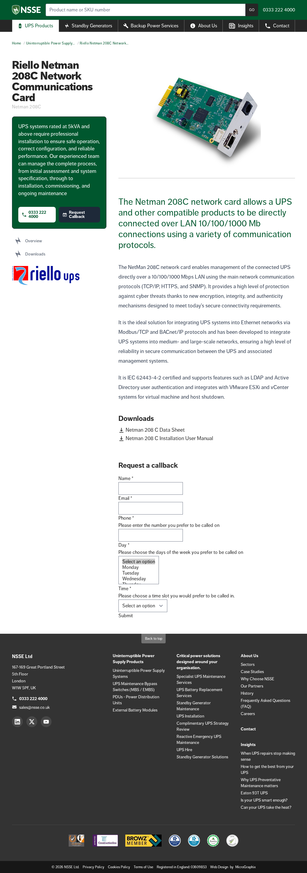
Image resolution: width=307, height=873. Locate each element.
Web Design (219, 867)
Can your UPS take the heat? (266, 807)
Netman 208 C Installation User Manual (169, 438)
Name (125, 478)
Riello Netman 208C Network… (104, 43)
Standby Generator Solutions (202, 756)
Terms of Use (143, 867)
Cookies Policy (119, 867)
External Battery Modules (135, 710)
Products (39, 26)
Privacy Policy (93, 867)
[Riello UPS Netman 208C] (206, 119)
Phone (126, 518)
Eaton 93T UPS (254, 792)
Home (16, 43)
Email (125, 498)
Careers (248, 713)
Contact (281, 26)
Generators (92, 26)
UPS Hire (184, 749)
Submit (125, 615)
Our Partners (252, 686)
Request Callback (77, 214)
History (247, 693)
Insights (245, 26)
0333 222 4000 (37, 214)
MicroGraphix (245, 867)
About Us (207, 26)
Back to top (153, 638)
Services (154, 26)
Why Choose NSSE (257, 678)
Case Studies (252, 671)
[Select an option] (138, 561)
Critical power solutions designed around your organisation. (198, 661)
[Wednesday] (138, 578)
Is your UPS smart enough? (264, 800)
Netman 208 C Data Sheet (155, 430)
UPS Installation (190, 716)
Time (124, 588)
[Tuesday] (138, 573)
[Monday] (138, 567)
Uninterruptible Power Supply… (50, 43)
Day (124, 545)
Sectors (248, 664)
